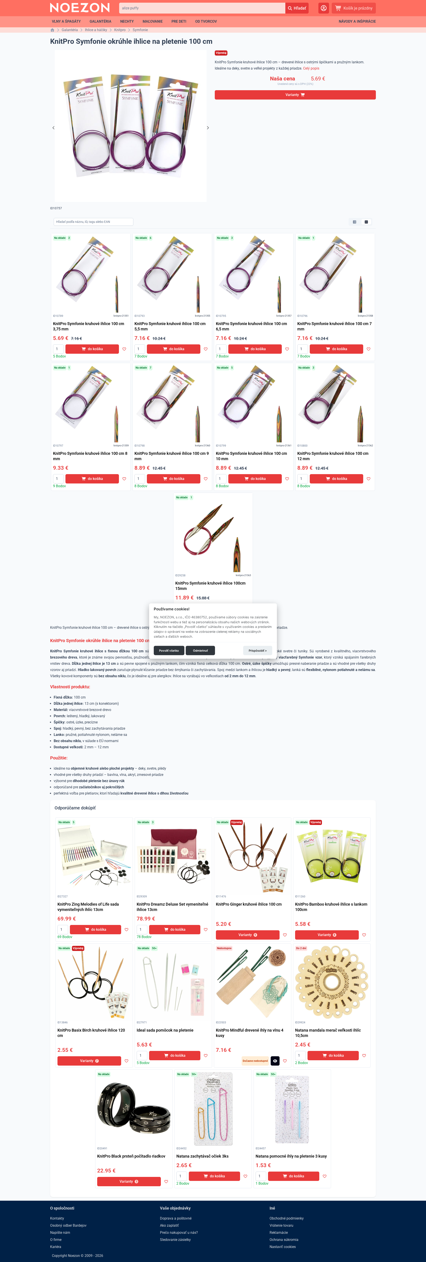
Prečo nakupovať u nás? (179, 1232)
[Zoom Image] (90, 273)
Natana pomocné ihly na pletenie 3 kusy (291, 1156)
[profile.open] (323, 8)
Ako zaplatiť (169, 1225)
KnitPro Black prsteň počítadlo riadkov (131, 1156)
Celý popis (311, 68)
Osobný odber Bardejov (68, 1225)
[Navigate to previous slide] (53, 127)
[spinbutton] (58, 349)
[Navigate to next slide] (208, 127)
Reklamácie (279, 1232)
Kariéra (55, 1247)
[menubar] (134, 21)
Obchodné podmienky (287, 1218)
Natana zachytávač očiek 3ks (202, 1156)
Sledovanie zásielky (175, 1240)
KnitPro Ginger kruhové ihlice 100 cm (249, 904)
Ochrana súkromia (284, 1240)
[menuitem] (66, 21)
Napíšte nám (60, 1232)
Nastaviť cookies (283, 1247)
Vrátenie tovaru (281, 1225)
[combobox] (202, 8)
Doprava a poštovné (175, 1218)
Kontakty (57, 1218)
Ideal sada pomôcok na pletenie (165, 1030)
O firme (55, 1240)
